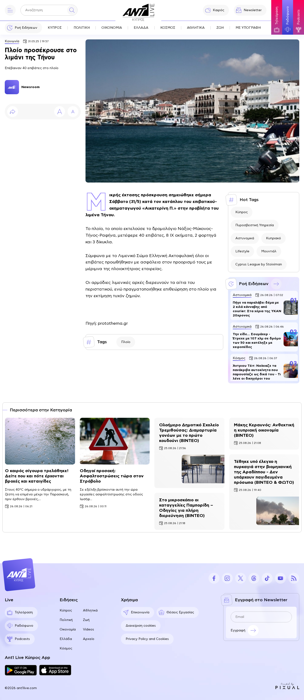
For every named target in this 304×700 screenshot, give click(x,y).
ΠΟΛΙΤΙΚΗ (82, 27)
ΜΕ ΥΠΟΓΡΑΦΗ (248, 27)
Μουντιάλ (268, 251)
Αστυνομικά (244, 238)
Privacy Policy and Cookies (147, 639)
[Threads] (253, 578)
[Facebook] (214, 578)
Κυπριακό (273, 238)
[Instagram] (227, 578)
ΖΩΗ (220, 27)
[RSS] (293, 578)
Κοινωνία (12, 41)
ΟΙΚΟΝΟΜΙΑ (111, 27)
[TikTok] (267, 578)
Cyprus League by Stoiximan (258, 264)
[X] (240, 578)
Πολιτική (66, 620)
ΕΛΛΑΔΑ (141, 27)
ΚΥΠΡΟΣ (55, 27)
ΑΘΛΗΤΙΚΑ (196, 27)
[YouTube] (280, 578)
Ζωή (86, 620)
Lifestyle (242, 251)
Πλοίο (125, 342)
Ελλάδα (66, 639)
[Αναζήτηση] (72, 10)
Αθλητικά (90, 610)
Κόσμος (66, 648)
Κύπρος (241, 212)
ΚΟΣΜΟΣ (167, 27)
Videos (88, 629)
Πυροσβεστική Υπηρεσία (254, 225)
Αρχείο (88, 639)
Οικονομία (68, 629)
